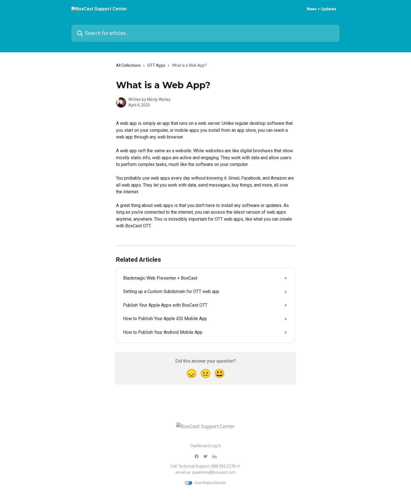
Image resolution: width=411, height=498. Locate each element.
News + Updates (321, 9)
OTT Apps (156, 65)
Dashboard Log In (205, 446)
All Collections (128, 65)
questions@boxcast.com (214, 472)
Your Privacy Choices (210, 483)
